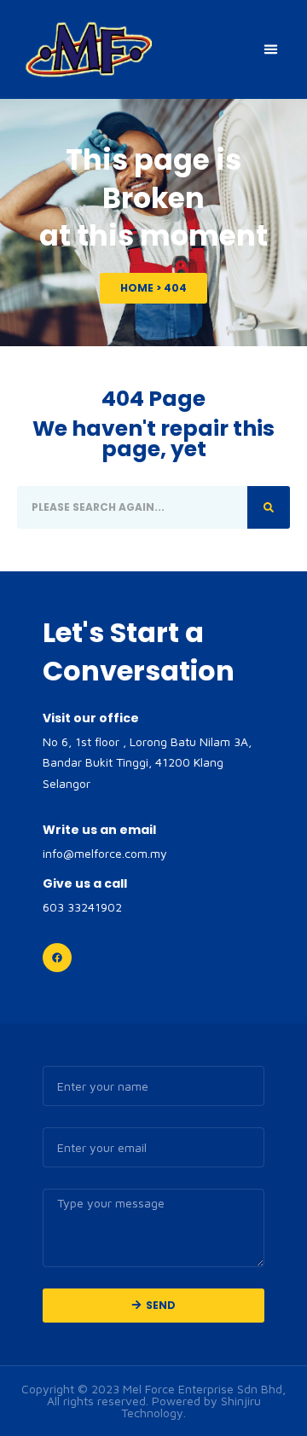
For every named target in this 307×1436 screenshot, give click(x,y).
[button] (271, 49)
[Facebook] (57, 957)
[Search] (268, 507)
